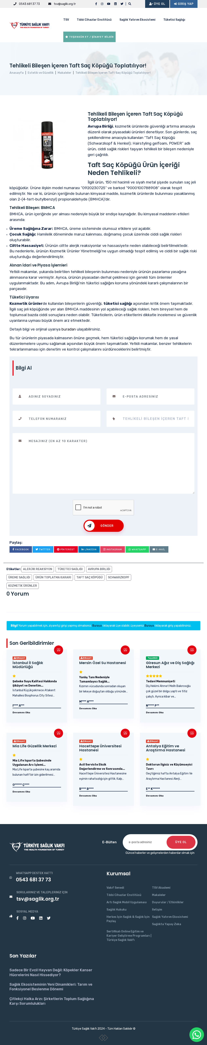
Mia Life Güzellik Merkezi (35, 746)
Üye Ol (159, 4)
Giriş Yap (185, 4)
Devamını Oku (21, 712)
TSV (66, 19)
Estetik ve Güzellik (41, 73)
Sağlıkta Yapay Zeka (166, 924)
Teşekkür (152, 658)
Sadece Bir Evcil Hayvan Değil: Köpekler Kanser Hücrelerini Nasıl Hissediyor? (51, 972)
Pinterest (67, 549)
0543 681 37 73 (29, 4)
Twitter (44, 549)
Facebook (21, 549)
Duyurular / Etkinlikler (168, 902)
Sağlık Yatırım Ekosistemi (137, 19)
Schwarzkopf (118, 577)
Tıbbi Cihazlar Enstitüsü (94, 19)
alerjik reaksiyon (37, 569)
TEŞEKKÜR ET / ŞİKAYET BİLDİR (91, 36)
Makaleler (64, 73)
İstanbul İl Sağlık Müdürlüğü (28, 664)
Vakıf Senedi (115, 887)
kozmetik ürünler (22, 586)
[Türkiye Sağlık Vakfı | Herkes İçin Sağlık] (31, 25)
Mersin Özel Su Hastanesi (102, 662)
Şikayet (20, 658)
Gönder (107, 526)
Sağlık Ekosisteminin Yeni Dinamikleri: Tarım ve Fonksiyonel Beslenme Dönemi (51, 986)
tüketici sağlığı (70, 569)
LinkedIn (90, 549)
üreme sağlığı (19, 577)
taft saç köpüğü (89, 577)
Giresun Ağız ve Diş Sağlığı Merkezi (170, 664)
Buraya (97, 625)
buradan (68, 329)
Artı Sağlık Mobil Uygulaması (127, 902)
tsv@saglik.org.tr (64, 4)
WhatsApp (138, 549)
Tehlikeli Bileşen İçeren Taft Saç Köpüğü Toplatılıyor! (113, 73)
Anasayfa (17, 73)
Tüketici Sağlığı (174, 19)
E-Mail (160, 549)
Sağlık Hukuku (117, 909)
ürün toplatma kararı (53, 577)
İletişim (157, 909)
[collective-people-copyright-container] (103, 1038)
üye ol (181, 842)
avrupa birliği (99, 569)
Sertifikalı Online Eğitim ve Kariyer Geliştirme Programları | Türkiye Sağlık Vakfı (129, 936)
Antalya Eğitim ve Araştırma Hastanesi (165, 748)
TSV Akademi (161, 887)
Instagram (114, 549)
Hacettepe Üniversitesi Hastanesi (100, 748)
